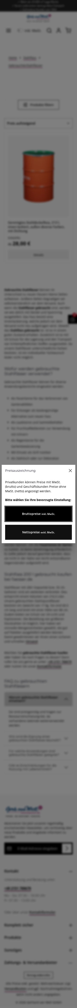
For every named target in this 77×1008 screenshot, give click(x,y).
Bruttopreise (38, 514)
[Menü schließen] (70, 470)
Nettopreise (38, 532)
